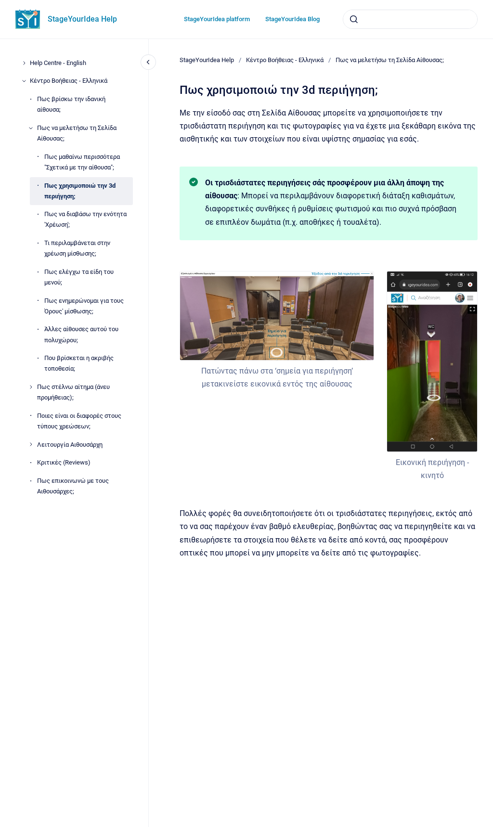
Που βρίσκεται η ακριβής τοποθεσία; (79, 363)
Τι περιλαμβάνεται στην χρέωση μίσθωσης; (77, 248)
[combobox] (410, 19)
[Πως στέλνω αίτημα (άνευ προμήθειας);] (31, 387)
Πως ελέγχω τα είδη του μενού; (79, 277)
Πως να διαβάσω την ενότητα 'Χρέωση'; (85, 219)
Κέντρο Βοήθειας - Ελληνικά (68, 80)
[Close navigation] (148, 62)
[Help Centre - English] (24, 63)
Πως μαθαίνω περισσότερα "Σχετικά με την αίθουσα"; (82, 162)
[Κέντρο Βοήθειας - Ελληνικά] (24, 81)
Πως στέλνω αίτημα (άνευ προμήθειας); (73, 392)
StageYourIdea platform (217, 19)
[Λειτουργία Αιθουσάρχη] (31, 444)
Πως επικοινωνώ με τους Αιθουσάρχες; (73, 486)
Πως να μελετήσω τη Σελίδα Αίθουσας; (77, 133)
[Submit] (354, 19)
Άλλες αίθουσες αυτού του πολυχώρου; (81, 334)
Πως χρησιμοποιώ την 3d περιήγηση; (80, 191)
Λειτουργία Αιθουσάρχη (70, 444)
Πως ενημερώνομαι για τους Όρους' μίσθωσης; (84, 306)
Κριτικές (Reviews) (64, 462)
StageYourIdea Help (82, 19)
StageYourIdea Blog (292, 19)
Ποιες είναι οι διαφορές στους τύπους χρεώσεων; (79, 421)
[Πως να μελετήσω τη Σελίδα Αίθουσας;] (31, 128)
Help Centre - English (58, 62)
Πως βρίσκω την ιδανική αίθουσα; (71, 104)
